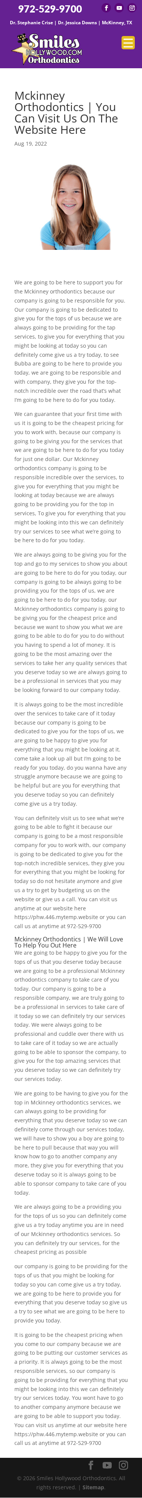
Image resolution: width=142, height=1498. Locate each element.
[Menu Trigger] (128, 42)
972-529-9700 (50, 9)
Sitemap (93, 1487)
